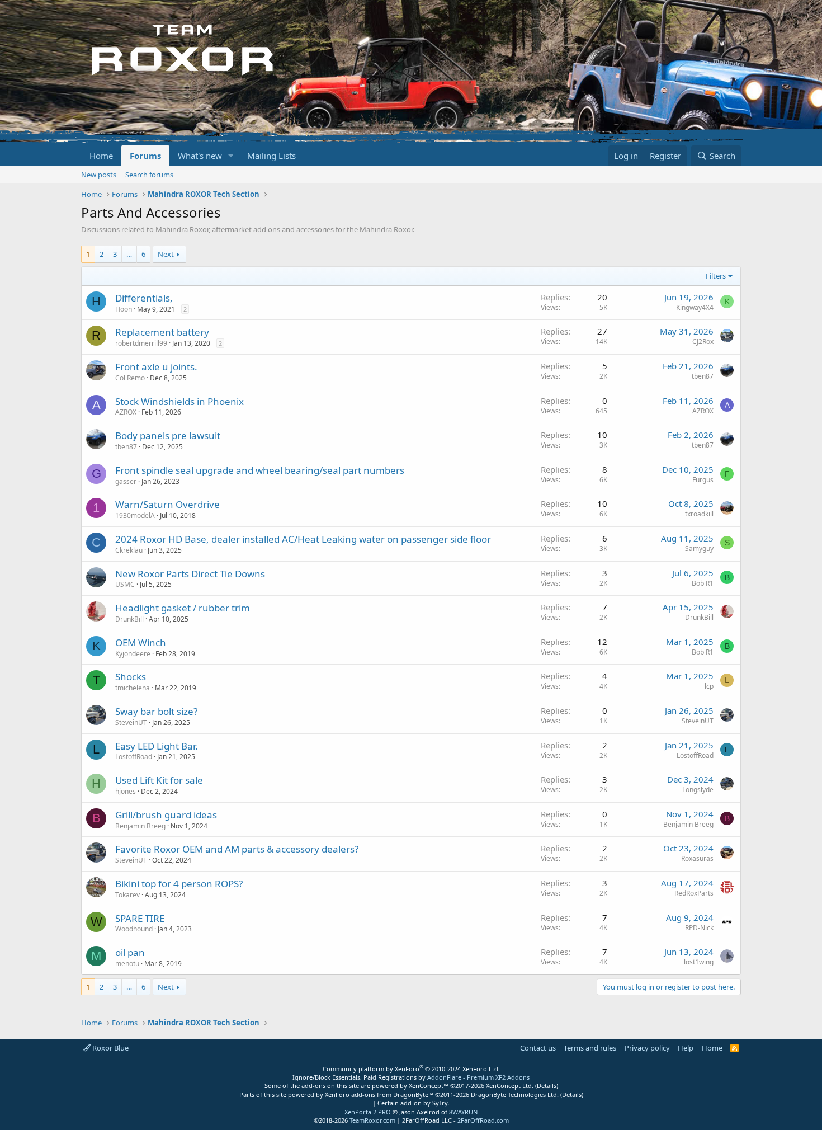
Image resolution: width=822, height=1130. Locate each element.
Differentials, (144, 297)
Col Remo (130, 378)
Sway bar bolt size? (156, 711)
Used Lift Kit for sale (159, 780)
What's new (200, 155)
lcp (709, 686)
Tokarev (127, 895)
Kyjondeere (132, 653)
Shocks (130, 676)
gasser (125, 481)
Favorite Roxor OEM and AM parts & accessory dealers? (236, 848)
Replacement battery (162, 332)
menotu (127, 963)
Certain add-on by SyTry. (413, 1103)
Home (101, 155)
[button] (231, 155)
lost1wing (699, 962)
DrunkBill (129, 619)
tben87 (703, 376)
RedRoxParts (694, 893)
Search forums (149, 175)
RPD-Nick (699, 928)
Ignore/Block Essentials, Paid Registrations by (411, 1077)
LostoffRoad (133, 756)
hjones (125, 791)
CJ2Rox (703, 341)
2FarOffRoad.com (483, 1120)
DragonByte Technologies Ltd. (515, 1094)
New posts (98, 175)
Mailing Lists (271, 155)
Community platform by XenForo (411, 1069)
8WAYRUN (463, 1112)
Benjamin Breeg (140, 826)
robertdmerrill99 (141, 343)
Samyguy (699, 548)
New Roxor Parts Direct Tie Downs (190, 573)
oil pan (130, 952)
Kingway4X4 (695, 307)
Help (685, 1048)
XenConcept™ (428, 1085)
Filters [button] (716, 276)
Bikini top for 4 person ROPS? (179, 883)
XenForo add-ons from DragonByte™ (379, 1094)
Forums (145, 155)
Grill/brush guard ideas (166, 814)
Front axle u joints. (156, 366)
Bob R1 (703, 583)
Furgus (703, 479)
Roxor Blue (110, 1048)
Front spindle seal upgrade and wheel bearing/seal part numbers (259, 470)
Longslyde (698, 789)
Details (546, 1085)
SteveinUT (131, 722)
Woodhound (134, 929)
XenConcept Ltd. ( (511, 1085)
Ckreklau (129, 550)
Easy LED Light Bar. (156, 746)
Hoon (123, 309)
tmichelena (132, 688)
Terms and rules (590, 1048)
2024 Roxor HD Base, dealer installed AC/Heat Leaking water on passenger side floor (303, 539)
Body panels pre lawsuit (167, 435)
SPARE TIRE (139, 918)
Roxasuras (697, 858)
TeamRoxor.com (372, 1120)
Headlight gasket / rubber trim (182, 607)
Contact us (538, 1048)
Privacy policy (647, 1048)
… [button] (129, 254)
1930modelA (135, 515)
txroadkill (699, 514)
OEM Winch (140, 642)
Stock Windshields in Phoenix (179, 401)
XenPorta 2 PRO (367, 1112)
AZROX (125, 412)
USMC (125, 584)
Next (166, 254)
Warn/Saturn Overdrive (167, 504)
